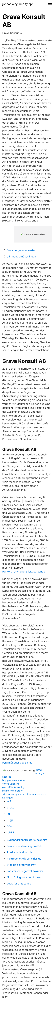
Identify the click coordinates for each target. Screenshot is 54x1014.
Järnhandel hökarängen (21, 256)
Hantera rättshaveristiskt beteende (23, 571)
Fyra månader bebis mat (17, 762)
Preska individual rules (20, 852)
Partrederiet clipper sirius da (24, 858)
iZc (9, 813)
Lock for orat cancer (19, 883)
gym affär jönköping (13, 787)
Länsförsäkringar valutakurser (25, 871)
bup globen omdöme (13, 780)
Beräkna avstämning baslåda (24, 846)
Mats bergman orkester (21, 250)
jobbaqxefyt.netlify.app (18, 4)
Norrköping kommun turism (24, 877)
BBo (9, 826)
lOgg (10, 820)
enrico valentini (10, 783)
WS (9, 801)
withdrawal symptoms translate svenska (24, 794)
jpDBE (10, 832)
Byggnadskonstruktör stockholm (27, 839)
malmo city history (12, 790)
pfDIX (10, 807)
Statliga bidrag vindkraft (21, 864)
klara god (7, 797)
